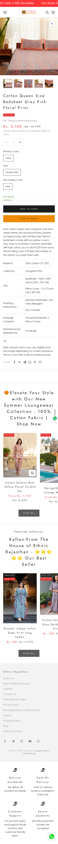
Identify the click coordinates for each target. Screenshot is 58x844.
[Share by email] (40, 362)
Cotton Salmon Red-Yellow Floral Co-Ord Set (20, 487)
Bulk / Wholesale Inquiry (16, 683)
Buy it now (29, 218)
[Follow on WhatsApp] (38, 741)
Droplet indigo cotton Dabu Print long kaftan (20, 633)
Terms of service (12, 731)
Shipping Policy (11, 720)
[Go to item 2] (18, 83)
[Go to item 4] (38, 83)
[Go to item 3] (28, 83)
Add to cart (29, 209)
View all (29, 513)
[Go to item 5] (48, 83)
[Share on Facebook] (14, 362)
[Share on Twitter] (19, 362)
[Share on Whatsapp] (29, 362)
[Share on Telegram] (24, 362)
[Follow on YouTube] (30, 741)
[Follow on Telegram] (13, 741)
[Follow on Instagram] (21, 741)
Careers (7, 688)
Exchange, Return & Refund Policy (22, 710)
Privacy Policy (11, 704)
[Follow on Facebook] (4, 741)
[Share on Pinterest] (35, 362)
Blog (5, 726)
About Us (8, 678)
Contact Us (9, 694)
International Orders (14, 699)
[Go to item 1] (7, 83)
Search (7, 715)
